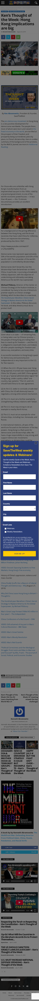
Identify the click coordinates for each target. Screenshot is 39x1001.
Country (6, 504)
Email (5, 472)
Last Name (7, 493)
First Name (7, 483)
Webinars (10, 528)
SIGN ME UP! (19, 553)
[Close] (36, 443)
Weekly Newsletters (14, 531)
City (4, 514)
